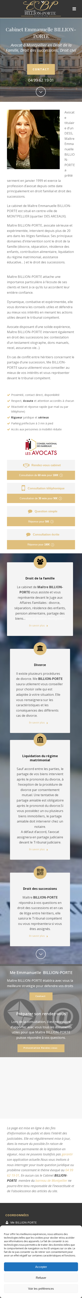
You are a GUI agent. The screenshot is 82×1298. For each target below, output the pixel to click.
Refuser (41, 1277)
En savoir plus (37, 625)
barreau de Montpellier (51, 1180)
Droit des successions (40, 888)
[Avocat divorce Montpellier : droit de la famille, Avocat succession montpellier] (41, 9)
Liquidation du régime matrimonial (40, 758)
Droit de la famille (40, 578)
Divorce (40, 665)
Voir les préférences (41, 1288)
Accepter (41, 1266)
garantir (67, 1154)
